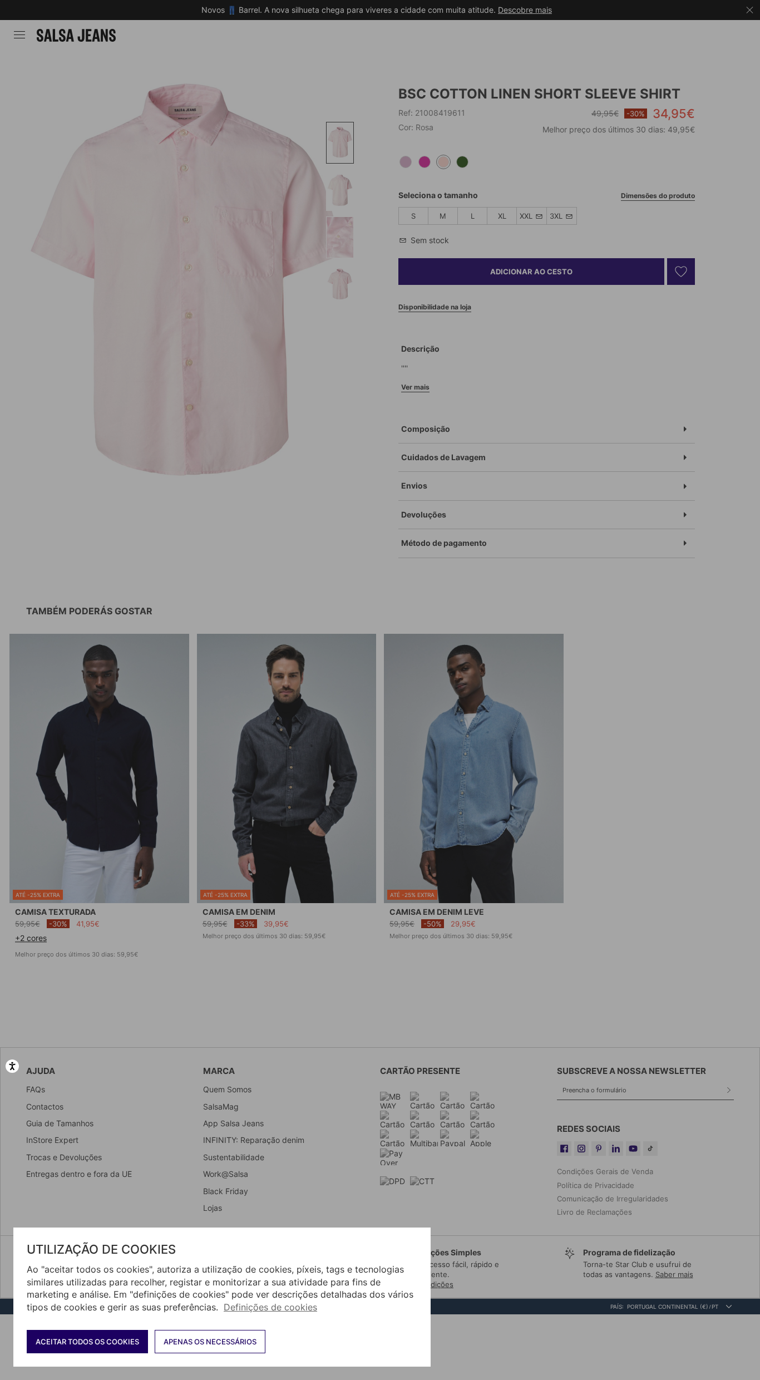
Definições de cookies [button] (270, 1307)
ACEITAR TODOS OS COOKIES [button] (87, 1341)
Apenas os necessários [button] (210, 1341)
